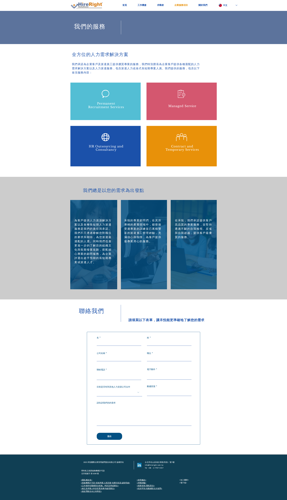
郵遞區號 (151, 386)
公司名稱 (101, 353)
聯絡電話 (101, 370)
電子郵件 (151, 369)
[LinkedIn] (139, 465)
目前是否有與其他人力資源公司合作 (113, 387)
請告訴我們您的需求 (106, 403)
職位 (149, 353)
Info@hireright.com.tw (154, 465)
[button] (183, 483)
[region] (105, 101)
